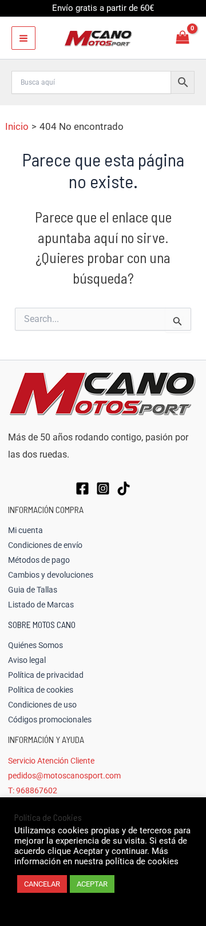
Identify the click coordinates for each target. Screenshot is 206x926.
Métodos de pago (39, 560)
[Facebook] (82, 488)
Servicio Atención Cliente (51, 760)
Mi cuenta (25, 530)
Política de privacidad (46, 674)
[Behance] (123, 488)
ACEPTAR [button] (92, 884)
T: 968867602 (32, 790)
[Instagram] (103, 488)
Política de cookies (40, 689)
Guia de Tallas (32, 589)
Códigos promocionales (50, 719)
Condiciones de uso (42, 704)
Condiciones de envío (45, 545)
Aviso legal (27, 660)
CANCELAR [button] (42, 884)
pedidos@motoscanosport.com (64, 775)
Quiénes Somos (35, 645)
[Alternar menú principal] (23, 38)
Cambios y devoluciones (50, 574)
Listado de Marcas (41, 604)
